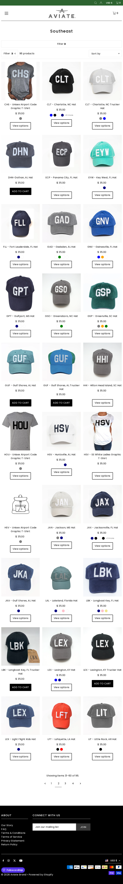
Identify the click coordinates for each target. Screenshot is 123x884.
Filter (60, 44)
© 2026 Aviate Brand (13, 874)
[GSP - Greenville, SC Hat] (102, 292)
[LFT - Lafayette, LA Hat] (61, 715)
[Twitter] (14, 861)
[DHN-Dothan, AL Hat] (20, 154)
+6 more (69, 115)
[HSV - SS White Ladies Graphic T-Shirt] (102, 431)
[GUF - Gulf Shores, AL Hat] (20, 362)
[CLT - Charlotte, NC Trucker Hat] (102, 81)
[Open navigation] (6, 13)
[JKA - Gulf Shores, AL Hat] (20, 577)
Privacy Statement (12, 840)
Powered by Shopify (41, 874)
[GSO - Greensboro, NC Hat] (61, 292)
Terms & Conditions (13, 833)
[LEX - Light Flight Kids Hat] (20, 715)
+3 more (110, 538)
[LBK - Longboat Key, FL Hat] (102, 577)
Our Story (7, 825)
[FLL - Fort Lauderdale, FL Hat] (20, 223)
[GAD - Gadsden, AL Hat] (61, 223)
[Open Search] (95, 2)
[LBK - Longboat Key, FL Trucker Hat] (20, 646)
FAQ (3, 829)
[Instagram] (9, 861)
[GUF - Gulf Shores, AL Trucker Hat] (61, 362)
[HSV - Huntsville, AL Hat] (61, 431)
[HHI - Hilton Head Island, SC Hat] (102, 362)
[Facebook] (3, 861)
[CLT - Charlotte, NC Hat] (61, 81)
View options (20, 125)
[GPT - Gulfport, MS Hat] (20, 292)
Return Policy (9, 844)
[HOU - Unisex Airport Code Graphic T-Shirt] (20, 431)
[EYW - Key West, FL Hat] (102, 154)
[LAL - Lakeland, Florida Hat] (61, 577)
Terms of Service (11, 837)
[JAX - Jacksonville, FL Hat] (102, 504)
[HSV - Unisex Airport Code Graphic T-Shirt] (20, 504)
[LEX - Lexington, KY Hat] (61, 646)
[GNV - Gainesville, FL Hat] (102, 223)
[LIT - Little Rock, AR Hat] (102, 715)
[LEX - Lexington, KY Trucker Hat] (102, 646)
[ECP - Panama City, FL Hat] (61, 154)
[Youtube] (20, 861)
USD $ (109, 3)
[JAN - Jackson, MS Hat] (61, 504)
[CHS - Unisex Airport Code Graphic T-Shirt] (20, 81)
